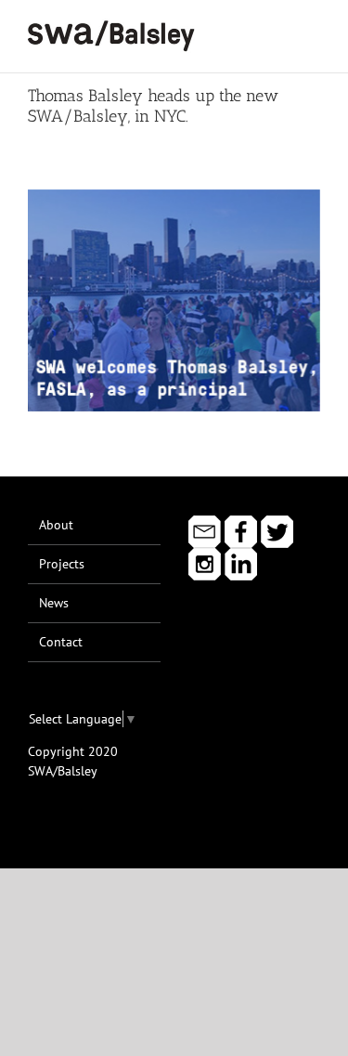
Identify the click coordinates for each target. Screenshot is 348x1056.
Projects (61, 563)
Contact (61, 641)
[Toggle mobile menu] (312, 28)
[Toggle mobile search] (279, 28)
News (54, 602)
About (56, 524)
